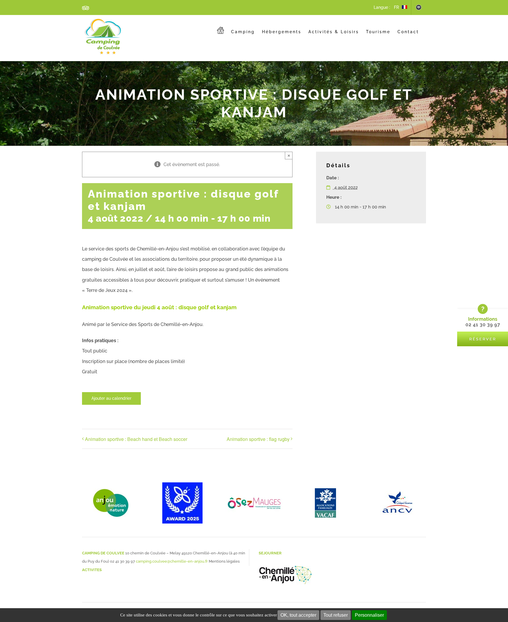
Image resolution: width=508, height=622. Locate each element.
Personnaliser (369, 615)
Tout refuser (335, 615)
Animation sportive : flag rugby (258, 439)
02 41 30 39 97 (122, 561)
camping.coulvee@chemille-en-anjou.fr (172, 561)
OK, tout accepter (298, 615)
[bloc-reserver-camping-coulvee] (482, 306)
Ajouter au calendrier (111, 398)
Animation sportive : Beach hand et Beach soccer (136, 439)
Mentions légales (224, 561)
